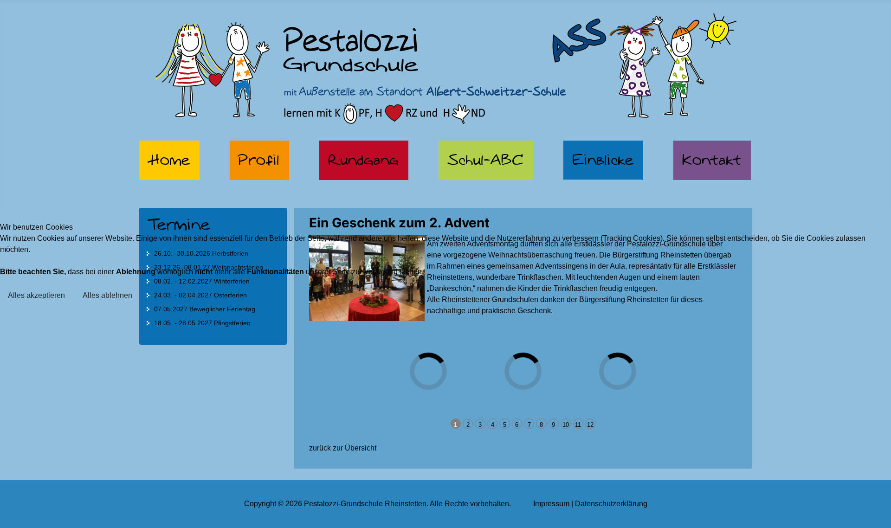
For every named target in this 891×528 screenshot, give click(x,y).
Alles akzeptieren (36, 295)
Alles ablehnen (107, 295)
